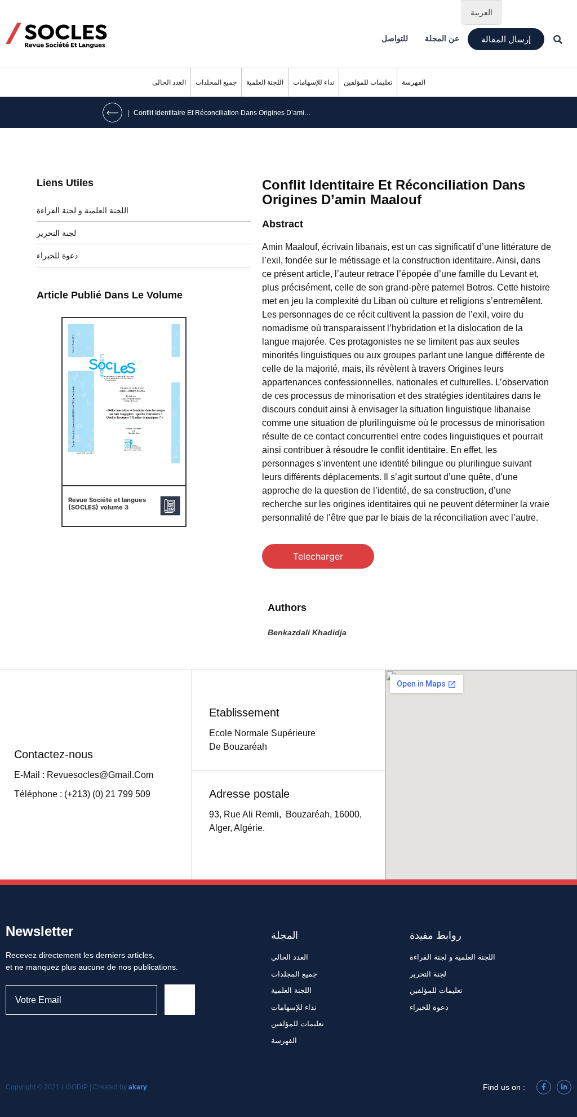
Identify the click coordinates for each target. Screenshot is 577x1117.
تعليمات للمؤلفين (368, 82)
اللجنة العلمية (264, 82)
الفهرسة (413, 82)
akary (137, 1087)
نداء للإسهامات (313, 82)
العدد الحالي (169, 82)
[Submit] (180, 999)
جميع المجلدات (216, 82)
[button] (506, 39)
